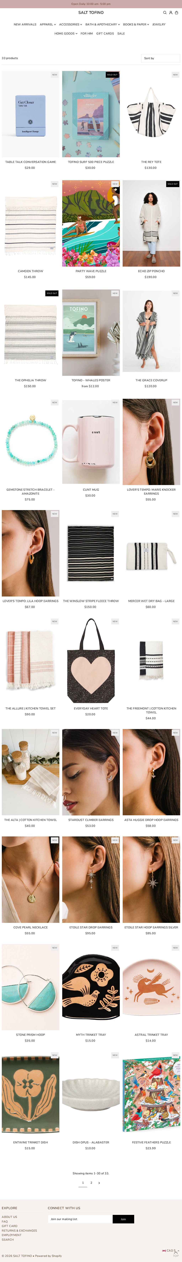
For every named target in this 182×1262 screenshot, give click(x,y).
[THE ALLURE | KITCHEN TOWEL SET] (30, 661)
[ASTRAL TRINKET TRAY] (151, 987)
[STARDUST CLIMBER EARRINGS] (91, 772)
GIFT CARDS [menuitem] (105, 34)
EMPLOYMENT (12, 1235)
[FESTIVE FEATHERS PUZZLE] (151, 1094)
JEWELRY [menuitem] (159, 24)
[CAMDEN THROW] (30, 223)
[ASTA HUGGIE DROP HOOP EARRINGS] (151, 772)
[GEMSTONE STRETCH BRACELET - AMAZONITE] (30, 442)
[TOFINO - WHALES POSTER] (91, 333)
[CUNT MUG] (91, 442)
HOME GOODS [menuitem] (65, 34)
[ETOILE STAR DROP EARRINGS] (91, 879)
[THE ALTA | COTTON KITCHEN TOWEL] (30, 772)
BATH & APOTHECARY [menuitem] (101, 24)
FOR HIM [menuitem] (87, 34)
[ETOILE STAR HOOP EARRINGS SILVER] (151, 879)
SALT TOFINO (91, 12)
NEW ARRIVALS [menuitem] (25, 24)
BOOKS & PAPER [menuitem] (134, 24)
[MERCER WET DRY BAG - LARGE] (151, 553)
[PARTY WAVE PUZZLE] (91, 223)
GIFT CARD (10, 1226)
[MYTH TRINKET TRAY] (91, 987)
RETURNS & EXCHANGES (19, 1231)
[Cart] (176, 12)
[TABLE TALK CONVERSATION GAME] (30, 114)
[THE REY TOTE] (151, 114)
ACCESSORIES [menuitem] (69, 24)
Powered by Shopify (48, 1256)
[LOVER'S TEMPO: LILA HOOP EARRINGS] (30, 553)
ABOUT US (9, 1217)
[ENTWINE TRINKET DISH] (30, 1094)
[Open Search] (165, 12)
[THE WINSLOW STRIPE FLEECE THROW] (91, 553)
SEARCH (8, 1240)
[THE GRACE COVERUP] (151, 333)
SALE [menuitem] (121, 34)
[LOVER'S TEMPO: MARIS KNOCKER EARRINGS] (151, 442)
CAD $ (171, 1251)
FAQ (5, 1222)
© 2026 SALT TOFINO (17, 1256)
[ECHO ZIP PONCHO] (151, 223)
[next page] (99, 1183)
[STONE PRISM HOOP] (30, 987)
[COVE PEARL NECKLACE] (30, 879)
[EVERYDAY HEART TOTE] (91, 661)
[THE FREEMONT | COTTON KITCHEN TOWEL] (151, 661)
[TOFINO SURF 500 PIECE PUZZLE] (91, 114)
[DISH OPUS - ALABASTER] (91, 1094)
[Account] (170, 12)
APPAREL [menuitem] (46, 24)
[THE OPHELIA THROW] (30, 333)
